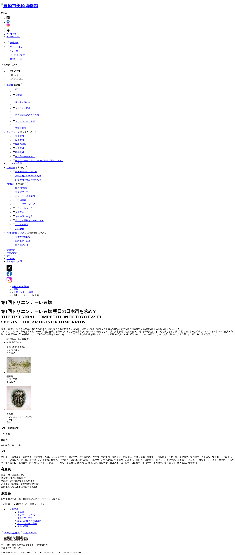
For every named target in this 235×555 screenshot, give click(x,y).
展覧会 (10, 85)
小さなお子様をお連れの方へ (29, 220)
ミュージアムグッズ (25, 204)
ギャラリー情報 (22, 108)
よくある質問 (21, 224)
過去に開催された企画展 (27, 115)
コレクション (13, 132)
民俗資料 (19, 152)
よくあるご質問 (16, 55)
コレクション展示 (26, 515)
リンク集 (12, 51)
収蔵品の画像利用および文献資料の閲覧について (39, 160)
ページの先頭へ (10, 532)
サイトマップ (15, 47)
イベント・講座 (14, 163)
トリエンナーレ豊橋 (25, 121)
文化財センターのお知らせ (28, 175)
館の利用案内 (21, 188)
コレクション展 (22, 102)
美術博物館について (16, 233)
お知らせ (11, 167)
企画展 (18, 95)
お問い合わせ (15, 59)
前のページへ (28, 532)
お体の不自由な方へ (25, 216)
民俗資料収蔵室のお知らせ (28, 180)
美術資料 (19, 136)
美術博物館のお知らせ (26, 171)
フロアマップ (21, 192)
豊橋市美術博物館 (20, 286)
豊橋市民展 (20, 128)
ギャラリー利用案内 (25, 196)
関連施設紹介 (21, 245)
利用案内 (11, 184)
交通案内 (12, 42)
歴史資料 (19, 140)
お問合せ (19, 228)
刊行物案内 (20, 200)
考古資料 (19, 148)
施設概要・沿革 (22, 241)
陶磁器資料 (20, 144)
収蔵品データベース (25, 156)
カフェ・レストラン (25, 208)
